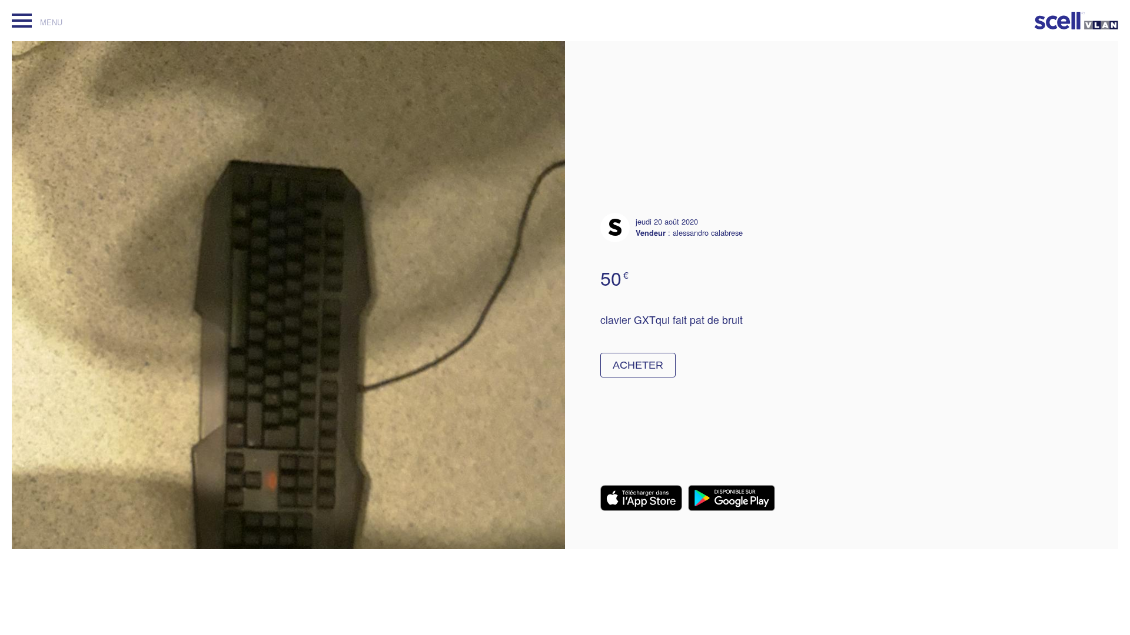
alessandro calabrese (708, 232)
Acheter (638, 365)
